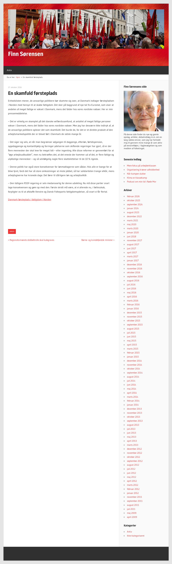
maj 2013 (131, 436)
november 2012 (134, 452)
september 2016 (135, 276)
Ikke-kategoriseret (135, 535)
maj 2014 (131, 388)
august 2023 (133, 212)
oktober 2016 (133, 272)
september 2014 (135, 372)
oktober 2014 (133, 368)
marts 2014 (132, 396)
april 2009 (132, 516)
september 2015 (135, 324)
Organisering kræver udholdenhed (143, 169)
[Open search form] (166, 68)
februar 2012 (133, 488)
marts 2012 (132, 484)
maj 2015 (131, 340)
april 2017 (132, 252)
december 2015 (134, 312)
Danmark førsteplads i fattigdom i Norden (29, 199)
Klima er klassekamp (137, 177)
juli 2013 (131, 428)
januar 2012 (133, 493)
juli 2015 (131, 332)
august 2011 (133, 505)
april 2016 (132, 296)
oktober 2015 (133, 320)
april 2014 (132, 392)
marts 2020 (132, 228)
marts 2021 (132, 220)
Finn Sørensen (25, 53)
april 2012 (132, 480)
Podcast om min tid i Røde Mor (141, 181)
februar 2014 (133, 400)
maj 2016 (131, 292)
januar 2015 (133, 356)
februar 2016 (133, 304)
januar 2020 (133, 232)
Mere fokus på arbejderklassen (141, 165)
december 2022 (134, 216)
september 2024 (135, 204)
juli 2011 (131, 509)
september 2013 (135, 420)
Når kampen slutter (136, 173)
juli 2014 (131, 380)
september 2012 (135, 460)
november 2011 (134, 496)
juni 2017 (131, 248)
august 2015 (133, 328)
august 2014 (133, 376)
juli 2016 (131, 284)
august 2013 (133, 424)
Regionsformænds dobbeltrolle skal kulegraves (32, 239)
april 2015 (132, 344)
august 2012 (133, 464)
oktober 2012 (133, 456)
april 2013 (132, 440)
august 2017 (133, 244)
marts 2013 (132, 444)
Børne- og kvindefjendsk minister (97, 239)
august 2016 (133, 280)
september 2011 (135, 500)
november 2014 (134, 364)
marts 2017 (132, 256)
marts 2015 (132, 348)
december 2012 (134, 448)
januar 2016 (133, 308)
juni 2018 (131, 236)
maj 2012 (131, 476)
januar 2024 (133, 208)
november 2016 (134, 268)
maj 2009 (131, 512)
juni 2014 (131, 384)
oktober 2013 (133, 416)
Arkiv (9, 70)
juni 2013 (131, 432)
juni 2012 (131, 472)
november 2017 (134, 240)
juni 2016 (131, 288)
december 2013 (134, 408)
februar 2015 (133, 352)
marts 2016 (132, 300)
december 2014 (134, 360)
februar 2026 (133, 196)
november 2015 (134, 316)
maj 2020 (131, 224)
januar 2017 (133, 260)
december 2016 (134, 264)
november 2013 (134, 412)
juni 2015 (131, 336)
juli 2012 (131, 468)
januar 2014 (133, 404)
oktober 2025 (133, 200)
